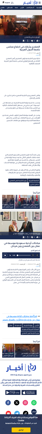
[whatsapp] (34, 402)
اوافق (21, 430)
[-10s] (33, 255)
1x (10, 255)
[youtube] (8, 413)
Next (2, 223)
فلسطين (9, 7)
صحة (16, 7)
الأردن (22, 7)
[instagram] (25, 402)
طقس (2, 7)
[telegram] (17, 413)
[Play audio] (5, 255)
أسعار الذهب (30, 7)
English (7, 2)
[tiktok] (25, 413)
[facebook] (8, 402)
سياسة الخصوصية (11, 423)
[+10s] (37, 255)
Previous (40, 223)
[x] (16, 402)
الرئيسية (39, 7)
